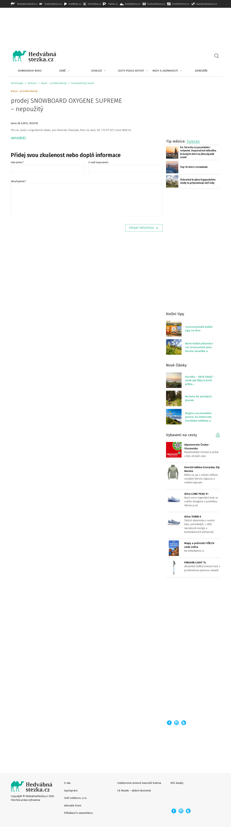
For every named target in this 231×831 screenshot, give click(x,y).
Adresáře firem (72, 805)
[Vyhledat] (216, 56)
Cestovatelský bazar (82, 83)
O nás (67, 783)
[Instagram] (176, 723)
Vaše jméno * (17, 162)
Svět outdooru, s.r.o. (75, 798)
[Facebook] (169, 723)
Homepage (17, 83)
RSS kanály (177, 783)
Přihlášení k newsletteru (78, 813)
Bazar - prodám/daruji (53, 83)
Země (62, 70)
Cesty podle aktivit (131, 70)
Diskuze (96, 70)
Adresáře (201, 70)
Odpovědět (18, 137)
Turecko (193, 141)
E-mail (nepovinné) (98, 162)
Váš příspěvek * (18, 181)
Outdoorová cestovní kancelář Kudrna (139, 783)
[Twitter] (183, 723)
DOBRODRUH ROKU (30, 70)
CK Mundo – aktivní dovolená (134, 790)
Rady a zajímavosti (165, 70)
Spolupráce (71, 790)
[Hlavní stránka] (31, 56)
